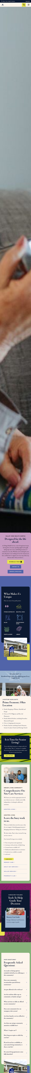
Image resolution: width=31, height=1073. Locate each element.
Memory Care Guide (13, 917)
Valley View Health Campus (8, 1)
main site (28, 1)
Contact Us (15, 566)
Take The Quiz (9, 755)
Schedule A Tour (14, 561)
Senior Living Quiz (15, 571)
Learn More (9, 859)
